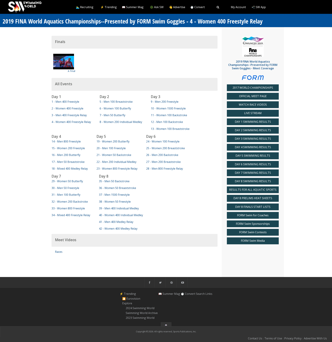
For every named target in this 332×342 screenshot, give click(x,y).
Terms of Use (273, 338)
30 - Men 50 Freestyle (65, 188)
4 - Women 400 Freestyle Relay (71, 122)
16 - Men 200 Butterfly (66, 155)
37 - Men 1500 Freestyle (114, 195)
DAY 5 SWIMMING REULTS (253, 155)
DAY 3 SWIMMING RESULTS (253, 138)
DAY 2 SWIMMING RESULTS (253, 130)
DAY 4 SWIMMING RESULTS (253, 147)
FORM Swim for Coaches (253, 215)
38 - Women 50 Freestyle (115, 202)
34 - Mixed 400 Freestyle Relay (71, 215)
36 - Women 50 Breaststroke (117, 188)
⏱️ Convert (197, 7)
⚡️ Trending (108, 7)
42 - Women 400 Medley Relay (118, 228)
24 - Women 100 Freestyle (162, 141)
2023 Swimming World (140, 318)
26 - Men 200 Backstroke (162, 155)
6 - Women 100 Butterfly (115, 108)
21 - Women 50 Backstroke (113, 155)
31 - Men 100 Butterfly (66, 195)
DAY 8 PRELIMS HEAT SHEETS (252, 198)
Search (200, 294)
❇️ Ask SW (157, 7)
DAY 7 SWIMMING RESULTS (253, 172)
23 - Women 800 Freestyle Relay (116, 168)
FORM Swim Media (253, 240)
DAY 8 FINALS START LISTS (252, 207)
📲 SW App (259, 7)
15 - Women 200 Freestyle (68, 148)
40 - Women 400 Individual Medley (121, 215)
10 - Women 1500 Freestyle (168, 108)
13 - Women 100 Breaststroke (170, 129)
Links (208, 294)
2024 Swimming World (140, 308)
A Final (71, 71)
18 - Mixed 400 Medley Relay (70, 168)
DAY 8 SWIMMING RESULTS (253, 181)
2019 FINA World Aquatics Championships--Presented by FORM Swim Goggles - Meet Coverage (252, 65)
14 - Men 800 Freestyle (66, 141)
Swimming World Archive (142, 313)
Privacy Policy (293, 338)
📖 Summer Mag (133, 7)
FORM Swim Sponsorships (253, 223)
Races (58, 252)
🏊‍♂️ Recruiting (84, 7)
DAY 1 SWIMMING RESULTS (253, 121)
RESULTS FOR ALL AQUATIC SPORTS (252, 189)
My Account (238, 7)
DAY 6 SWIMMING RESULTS (253, 164)
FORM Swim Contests (253, 232)
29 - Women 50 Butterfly (67, 181)
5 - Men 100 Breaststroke (116, 102)
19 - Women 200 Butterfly (113, 141)
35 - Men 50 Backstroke (114, 181)
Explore (127, 303)
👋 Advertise (177, 7)
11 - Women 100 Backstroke (169, 115)
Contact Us (255, 338)
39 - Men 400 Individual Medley (119, 208)
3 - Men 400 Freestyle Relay (69, 115)
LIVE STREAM (253, 113)
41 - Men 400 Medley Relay (116, 222)
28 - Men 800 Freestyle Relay (164, 168)
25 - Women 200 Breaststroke (165, 148)
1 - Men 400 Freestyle (65, 102)
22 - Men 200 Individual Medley (116, 162)
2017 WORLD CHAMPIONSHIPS (253, 87)
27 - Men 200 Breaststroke (163, 162)
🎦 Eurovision (131, 299)
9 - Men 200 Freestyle (164, 102)
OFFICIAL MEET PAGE (253, 96)
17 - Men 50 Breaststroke (68, 162)
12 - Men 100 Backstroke (167, 122)
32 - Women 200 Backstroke (70, 202)
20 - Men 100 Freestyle (111, 148)
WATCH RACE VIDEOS (253, 104)
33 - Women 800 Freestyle (68, 208)
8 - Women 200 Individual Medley (121, 122)
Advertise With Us (315, 338)
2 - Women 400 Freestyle (67, 108)
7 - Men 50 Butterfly (112, 115)
